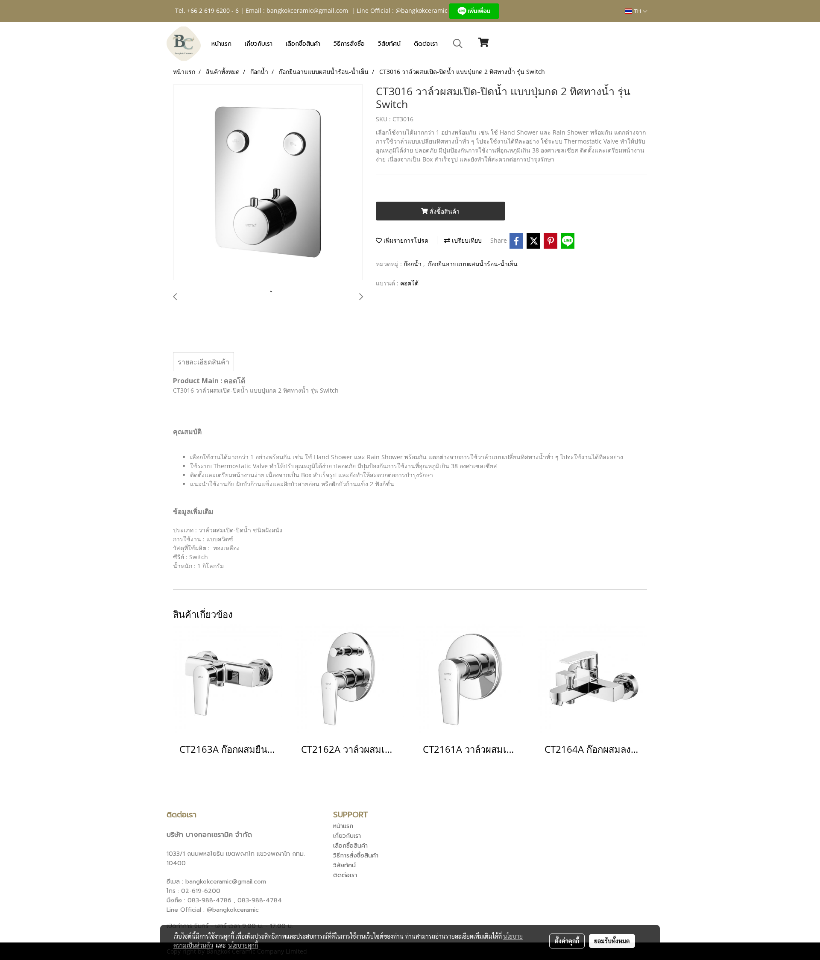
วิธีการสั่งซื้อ (349, 43)
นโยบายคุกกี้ (243, 945)
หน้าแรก (221, 43)
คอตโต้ (409, 283)
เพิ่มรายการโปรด (405, 240)
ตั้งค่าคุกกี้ (567, 941)
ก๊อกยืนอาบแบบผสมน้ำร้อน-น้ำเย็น (473, 264)
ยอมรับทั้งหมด (612, 941)
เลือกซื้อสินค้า (303, 43)
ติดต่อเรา (426, 43)
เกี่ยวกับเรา (258, 43)
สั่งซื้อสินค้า (444, 211)
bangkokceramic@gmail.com (307, 10)
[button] (457, 43)
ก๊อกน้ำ (413, 264)
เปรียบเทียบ (466, 240)
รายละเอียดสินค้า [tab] (203, 362)
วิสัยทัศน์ (389, 43)
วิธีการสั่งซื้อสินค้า (355, 855)
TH (637, 11)
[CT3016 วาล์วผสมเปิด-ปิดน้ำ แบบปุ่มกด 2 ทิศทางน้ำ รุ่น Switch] (268, 183)
